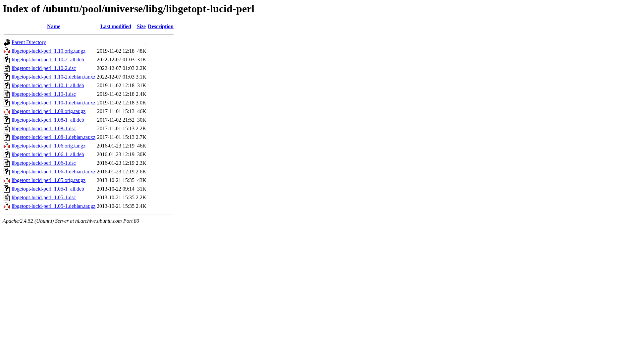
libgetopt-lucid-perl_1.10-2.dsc (44, 68)
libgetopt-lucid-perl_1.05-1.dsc (44, 197)
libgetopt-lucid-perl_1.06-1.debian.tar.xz (53, 171)
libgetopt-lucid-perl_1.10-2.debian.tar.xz (53, 77)
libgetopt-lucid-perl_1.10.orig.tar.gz (48, 51)
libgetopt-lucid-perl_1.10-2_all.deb (48, 59)
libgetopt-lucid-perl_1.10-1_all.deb (48, 85)
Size (141, 26)
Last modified (115, 26)
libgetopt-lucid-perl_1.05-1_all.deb (48, 189)
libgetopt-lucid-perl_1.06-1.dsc (44, 163)
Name (53, 26)
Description (161, 26)
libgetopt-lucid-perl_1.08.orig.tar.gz (48, 111)
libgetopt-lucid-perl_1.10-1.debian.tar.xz (53, 102)
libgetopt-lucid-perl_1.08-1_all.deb (48, 120)
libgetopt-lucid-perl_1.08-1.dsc (44, 128)
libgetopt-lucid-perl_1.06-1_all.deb (48, 154)
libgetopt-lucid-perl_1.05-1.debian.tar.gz (53, 206)
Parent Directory (29, 42)
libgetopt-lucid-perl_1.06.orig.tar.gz (48, 146)
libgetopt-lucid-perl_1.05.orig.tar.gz (48, 180)
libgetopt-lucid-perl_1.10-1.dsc (44, 94)
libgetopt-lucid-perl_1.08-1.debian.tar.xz (53, 137)
